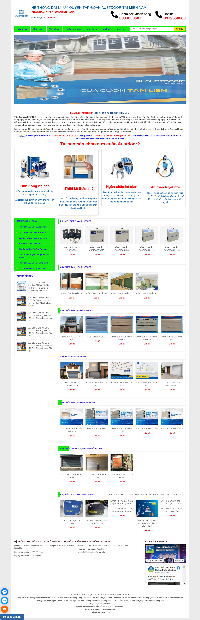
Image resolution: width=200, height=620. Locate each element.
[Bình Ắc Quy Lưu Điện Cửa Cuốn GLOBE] (96, 509)
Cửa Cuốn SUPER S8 (96, 337)
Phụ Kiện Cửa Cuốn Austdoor (32, 227)
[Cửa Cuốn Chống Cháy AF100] (121, 463)
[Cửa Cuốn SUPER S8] (96, 325)
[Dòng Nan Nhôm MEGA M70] (121, 371)
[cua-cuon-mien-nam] (100, 69)
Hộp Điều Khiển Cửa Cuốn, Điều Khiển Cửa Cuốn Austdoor (103, 545)
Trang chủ (22, 29)
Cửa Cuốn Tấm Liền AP (96, 294)
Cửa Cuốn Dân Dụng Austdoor (32, 268)
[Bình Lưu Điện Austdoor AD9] (121, 236)
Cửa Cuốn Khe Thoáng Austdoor (33, 249)
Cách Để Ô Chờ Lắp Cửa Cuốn (91, 552)
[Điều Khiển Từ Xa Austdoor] (71, 236)
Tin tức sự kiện (73, 29)
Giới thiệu (92, 29)
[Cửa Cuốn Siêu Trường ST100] (96, 463)
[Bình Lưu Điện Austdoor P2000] (146, 236)
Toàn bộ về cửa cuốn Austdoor (91, 549)
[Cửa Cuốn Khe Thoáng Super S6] (146, 325)
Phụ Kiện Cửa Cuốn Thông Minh (33, 263)
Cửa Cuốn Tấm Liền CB (71, 294)
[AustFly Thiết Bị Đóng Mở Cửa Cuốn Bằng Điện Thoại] (146, 509)
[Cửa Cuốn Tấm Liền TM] (121, 282)
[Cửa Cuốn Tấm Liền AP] (96, 282)
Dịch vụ (107, 29)
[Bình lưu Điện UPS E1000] (71, 509)
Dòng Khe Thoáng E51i (147, 429)
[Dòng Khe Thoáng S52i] (171, 417)
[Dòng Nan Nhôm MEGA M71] (96, 371)
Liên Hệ (120, 29)
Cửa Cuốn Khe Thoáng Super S (33, 238)
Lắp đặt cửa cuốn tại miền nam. (27, 556)
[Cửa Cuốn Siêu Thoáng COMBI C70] (71, 417)
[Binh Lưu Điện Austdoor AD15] (96, 236)
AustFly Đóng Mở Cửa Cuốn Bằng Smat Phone (129, 495)
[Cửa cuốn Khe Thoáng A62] (171, 325)
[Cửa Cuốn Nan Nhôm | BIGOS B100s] (171, 371)
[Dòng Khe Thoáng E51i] (146, 417)
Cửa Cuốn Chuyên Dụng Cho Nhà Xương (81, 448)
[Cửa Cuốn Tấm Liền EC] (146, 282)
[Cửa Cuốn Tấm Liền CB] (71, 282)
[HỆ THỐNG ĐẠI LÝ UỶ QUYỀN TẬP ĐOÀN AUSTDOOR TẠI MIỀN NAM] (21, 13)
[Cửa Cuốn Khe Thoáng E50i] (96, 417)
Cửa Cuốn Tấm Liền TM (121, 294)
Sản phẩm (54, 29)
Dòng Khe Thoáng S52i (172, 429)
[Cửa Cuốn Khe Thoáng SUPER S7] (121, 325)
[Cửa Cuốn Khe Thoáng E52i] (121, 417)
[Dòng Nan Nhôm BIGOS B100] (146, 371)
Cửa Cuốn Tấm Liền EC (146, 294)
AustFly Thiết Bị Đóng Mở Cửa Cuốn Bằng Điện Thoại (146, 523)
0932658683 (13, 616)
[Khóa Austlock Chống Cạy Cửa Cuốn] (171, 503)
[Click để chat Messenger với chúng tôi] (4, 591)
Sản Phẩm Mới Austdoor (30, 243)
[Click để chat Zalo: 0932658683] (4, 600)
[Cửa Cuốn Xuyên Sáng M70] (71, 325)
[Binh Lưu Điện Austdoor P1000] (171, 236)
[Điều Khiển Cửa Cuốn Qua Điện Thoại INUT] (121, 503)
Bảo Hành (38, 29)
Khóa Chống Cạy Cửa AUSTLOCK (168, 495)
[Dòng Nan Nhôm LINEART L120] (71, 371)
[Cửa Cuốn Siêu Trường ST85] (71, 463)
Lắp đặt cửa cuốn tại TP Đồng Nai (28, 552)
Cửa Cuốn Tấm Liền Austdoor (32, 232)
